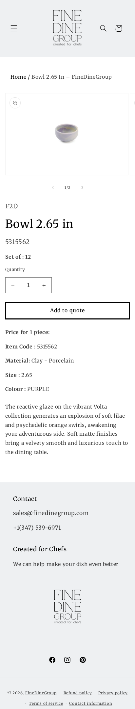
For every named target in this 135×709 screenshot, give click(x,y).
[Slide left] (53, 187)
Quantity (15, 269)
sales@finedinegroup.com (51, 513)
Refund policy (78, 693)
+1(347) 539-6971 (37, 527)
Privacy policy (113, 693)
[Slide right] (82, 187)
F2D (11, 206)
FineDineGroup (41, 693)
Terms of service (46, 703)
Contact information (90, 703)
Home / (20, 77)
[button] (13, 28)
